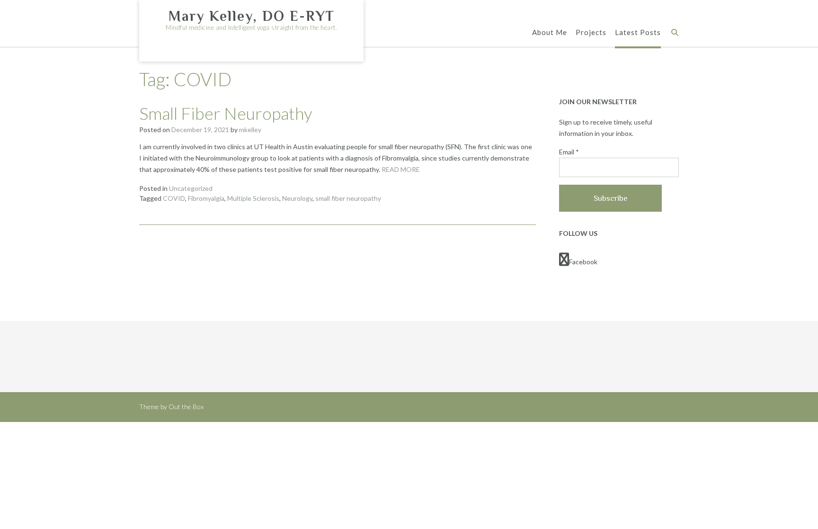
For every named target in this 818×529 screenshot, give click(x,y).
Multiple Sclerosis (253, 198)
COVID (174, 198)
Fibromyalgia (206, 198)
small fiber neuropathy (348, 198)
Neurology (297, 198)
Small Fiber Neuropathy (225, 113)
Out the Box (186, 407)
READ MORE (401, 169)
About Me (549, 32)
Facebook (583, 262)
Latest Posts (638, 32)
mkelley (250, 130)
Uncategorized (191, 188)
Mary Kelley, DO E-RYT (252, 16)
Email (569, 152)
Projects (591, 32)
